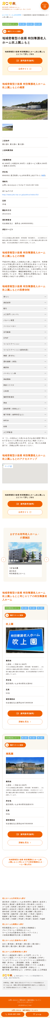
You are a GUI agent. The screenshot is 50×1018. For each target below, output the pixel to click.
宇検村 (28, 916)
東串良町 (6, 911)
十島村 (32, 914)
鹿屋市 (28, 909)
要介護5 (22, 946)
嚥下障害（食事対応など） (13, 970)
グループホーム (8, 930)
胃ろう (5, 955)
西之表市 (38, 911)
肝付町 (14, 911)
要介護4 (14, 946)
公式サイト (23, 69)
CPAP (40, 958)
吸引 (20, 955)
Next (46, 559)
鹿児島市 (6, 902)
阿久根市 (31, 904)
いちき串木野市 (24, 902)
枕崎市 (5, 909)
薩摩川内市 (21, 904)
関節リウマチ (31, 965)
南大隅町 (29, 911)
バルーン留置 (7, 958)
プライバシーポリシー (25, 1002)
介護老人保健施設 (27, 928)
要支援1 (11, 944)
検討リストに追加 (14, 31)
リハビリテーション (10, 960)
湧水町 (12, 904)
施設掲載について (33, 1000)
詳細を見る (24, 722)
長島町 (14, 907)
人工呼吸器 (42, 970)
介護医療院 (26, 935)
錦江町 (21, 911)
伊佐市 (5, 904)
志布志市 (13, 909)
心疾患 (40, 965)
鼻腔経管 (13, 955)
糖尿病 (35, 962)
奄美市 (39, 914)
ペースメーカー (21, 958)
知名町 (35, 919)
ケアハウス (31, 933)
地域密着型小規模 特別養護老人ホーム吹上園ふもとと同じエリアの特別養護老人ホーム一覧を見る (25, 862)
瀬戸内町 (13, 916)
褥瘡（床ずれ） (8, 962)
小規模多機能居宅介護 (11, 935)
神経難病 (20, 965)
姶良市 (42, 902)
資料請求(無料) (27, 61)
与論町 (42, 919)
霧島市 (35, 902)
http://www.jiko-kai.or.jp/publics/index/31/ (20, 195)
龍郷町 (5, 916)
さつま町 (6, 907)
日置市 (14, 902)
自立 (4, 944)
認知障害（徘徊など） (29, 967)
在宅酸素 (32, 958)
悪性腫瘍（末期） (24, 962)
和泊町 (28, 919)
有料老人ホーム (23, 930)
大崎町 (42, 909)
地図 (43, 175)
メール (38, 1014)
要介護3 (5, 946)
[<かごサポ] (9, 3)
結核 (34, 970)
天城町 (14, 919)
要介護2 (35, 944)
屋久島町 (23, 914)
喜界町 (35, 916)
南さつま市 (31, 907)
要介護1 (27, 944)
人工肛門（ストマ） (32, 955)
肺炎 (16, 967)
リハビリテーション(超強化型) (32, 960)
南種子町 (14, 914)
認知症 (29, 946)
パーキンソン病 (8, 965)
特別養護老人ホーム (10, 928)
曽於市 (21, 909)
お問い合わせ (13, 1000)
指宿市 (40, 907)
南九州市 (22, 907)
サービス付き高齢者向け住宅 (14, 933)
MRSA (28, 970)
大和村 (21, 916)
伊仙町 (21, 919)
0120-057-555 (14, 1014)
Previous (3, 559)
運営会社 (23, 1000)
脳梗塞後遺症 (7, 967)
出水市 (39, 904)
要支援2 (19, 944)
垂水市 (35, 909)
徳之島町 (6, 919)
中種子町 (6, 914)
